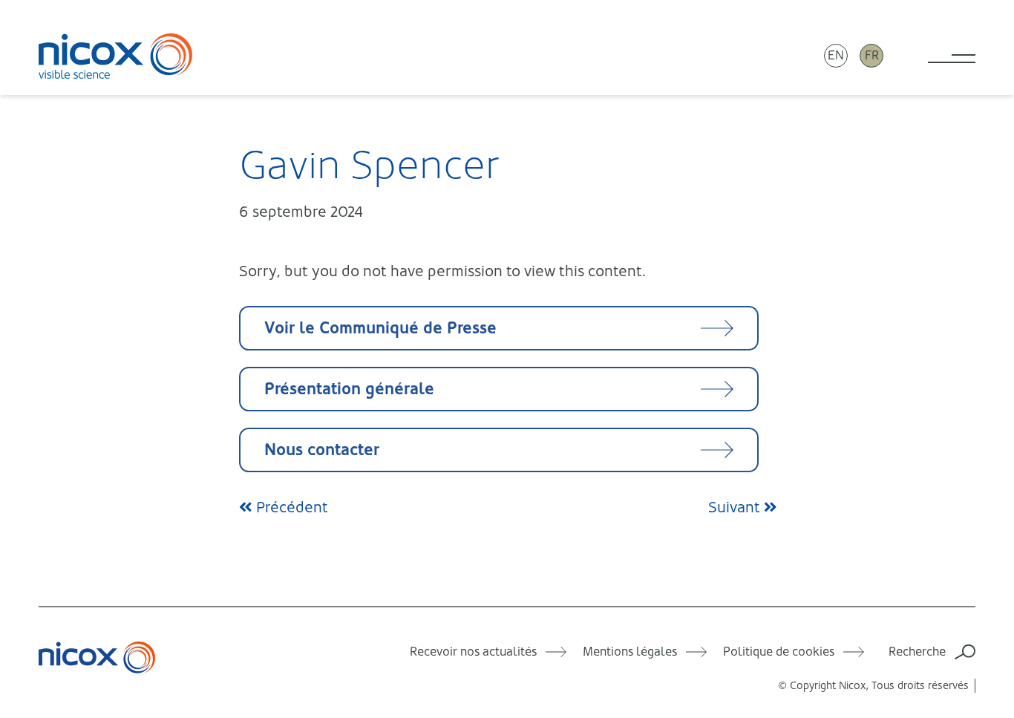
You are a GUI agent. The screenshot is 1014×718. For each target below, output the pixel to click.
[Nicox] (116, 56)
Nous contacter (321, 449)
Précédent (290, 507)
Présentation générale (349, 388)
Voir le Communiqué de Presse (380, 328)
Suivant (736, 507)
